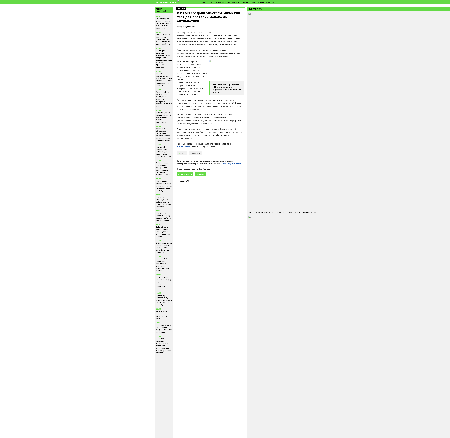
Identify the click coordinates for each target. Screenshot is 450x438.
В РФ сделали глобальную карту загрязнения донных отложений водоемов (163, 283)
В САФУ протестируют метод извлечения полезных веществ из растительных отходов (164, 79)
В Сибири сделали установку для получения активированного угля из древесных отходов (164, 58)
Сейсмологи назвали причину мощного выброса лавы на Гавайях (163, 216)
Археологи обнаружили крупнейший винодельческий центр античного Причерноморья (163, 134)
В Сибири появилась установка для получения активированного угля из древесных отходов (164, 345)
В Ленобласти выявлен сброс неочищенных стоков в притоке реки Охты (163, 231)
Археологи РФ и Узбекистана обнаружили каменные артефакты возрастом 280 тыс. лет (164, 99)
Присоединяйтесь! (232, 163)
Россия (204, 2)
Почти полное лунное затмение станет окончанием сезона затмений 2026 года (164, 186)
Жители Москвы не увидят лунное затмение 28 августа (164, 315)
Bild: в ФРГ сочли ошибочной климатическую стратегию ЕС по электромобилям (163, 39)
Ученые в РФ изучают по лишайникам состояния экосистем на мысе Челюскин (164, 265)
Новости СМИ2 (184, 180)
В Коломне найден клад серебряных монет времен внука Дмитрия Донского (164, 247)
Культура (270, 2)
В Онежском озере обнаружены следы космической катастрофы (164, 328)
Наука (245, 2)
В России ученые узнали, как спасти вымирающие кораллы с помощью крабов (163, 117)
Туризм (260, 2)
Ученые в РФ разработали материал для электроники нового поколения (163, 151)
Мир (211, 2)
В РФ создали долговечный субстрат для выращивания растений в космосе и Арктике (163, 169)
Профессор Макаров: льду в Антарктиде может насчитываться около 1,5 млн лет (164, 300)
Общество (236, 2)
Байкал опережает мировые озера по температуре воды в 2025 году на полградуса (164, 23)
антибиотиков (183, 147)
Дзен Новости (185, 174)
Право (252, 2)
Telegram (200, 174)
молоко (196, 153)
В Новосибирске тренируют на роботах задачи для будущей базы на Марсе (164, 202)
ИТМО (182, 153)
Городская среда (222, 2)
